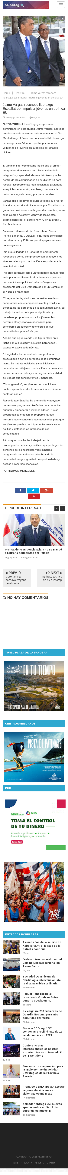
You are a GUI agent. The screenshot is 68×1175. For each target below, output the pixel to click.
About (38, 1162)
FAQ (26, 1162)
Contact (51, 1162)
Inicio (15, 1162)
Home (6, 93)
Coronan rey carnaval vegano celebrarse (16, 580)
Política (20, 93)
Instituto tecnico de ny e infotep (52, 578)
